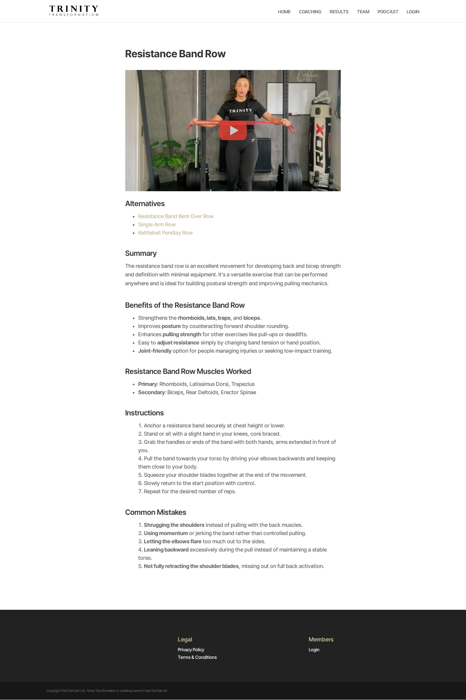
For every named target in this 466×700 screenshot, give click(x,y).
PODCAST (388, 11)
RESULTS (339, 11)
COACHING (310, 11)
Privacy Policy (191, 649)
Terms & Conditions (197, 657)
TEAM (363, 11)
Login (314, 649)
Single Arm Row (157, 224)
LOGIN (413, 11)
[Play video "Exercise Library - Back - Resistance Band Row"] (233, 130)
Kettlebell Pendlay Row (165, 233)
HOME (284, 11)
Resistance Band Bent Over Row (176, 216)
